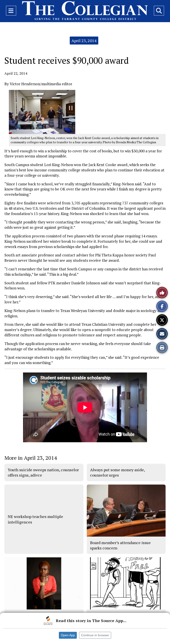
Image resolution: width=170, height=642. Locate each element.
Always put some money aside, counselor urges (117, 472)
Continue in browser (95, 635)
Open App (68, 635)
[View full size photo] (42, 111)
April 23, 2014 (84, 40)
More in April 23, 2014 (30, 457)
